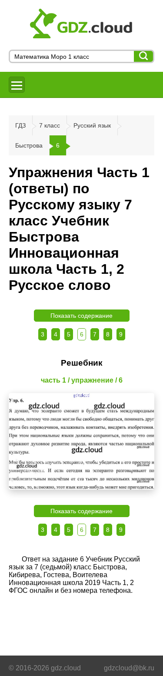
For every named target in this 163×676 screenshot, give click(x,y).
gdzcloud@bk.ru (129, 668)
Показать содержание (81, 315)
